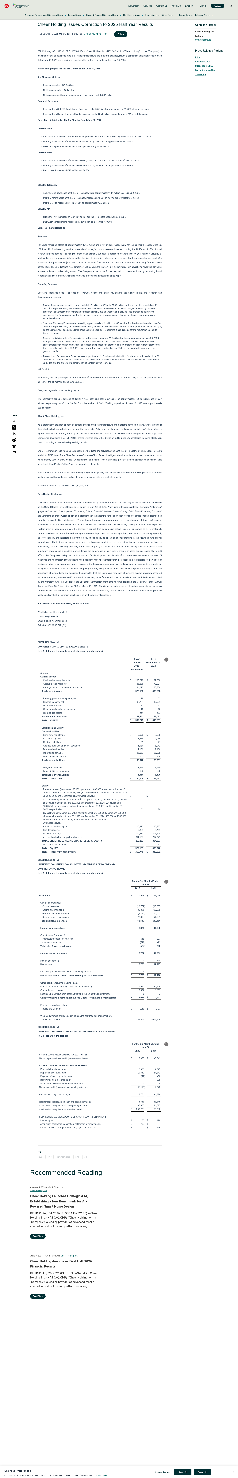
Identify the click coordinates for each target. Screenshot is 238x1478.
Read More (38, 1236)
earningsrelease (63, 1157)
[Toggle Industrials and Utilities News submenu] (176, 15)
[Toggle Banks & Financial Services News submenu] (120, 15)
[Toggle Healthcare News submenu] (142, 15)
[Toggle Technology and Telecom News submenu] (212, 15)
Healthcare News (131, 15)
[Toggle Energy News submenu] (83, 15)
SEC (40, 1157)
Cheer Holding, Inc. (95, 33)
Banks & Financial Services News (102, 15)
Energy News (74, 15)
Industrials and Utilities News (159, 15)
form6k (49, 1157)
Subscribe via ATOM (205, 70)
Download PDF (202, 61)
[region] (119, 1472)
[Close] (234, 1472)
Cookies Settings (162, 1472)
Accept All (202, 1472)
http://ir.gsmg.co (203, 40)
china (77, 1157)
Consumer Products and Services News (44, 15)
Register (217, 6)
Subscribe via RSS (204, 66)
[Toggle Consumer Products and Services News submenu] (65, 15)
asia (85, 1157)
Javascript (200, 74)
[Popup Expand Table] (166, 660)
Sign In (203, 6)
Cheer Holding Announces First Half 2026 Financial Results (61, 1263)
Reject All (183, 1472)
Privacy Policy (102, 1475)
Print (197, 57)
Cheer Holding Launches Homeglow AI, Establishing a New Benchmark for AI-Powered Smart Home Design (59, 1201)
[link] (133, 6)
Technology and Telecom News (194, 15)
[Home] (16, 5)
